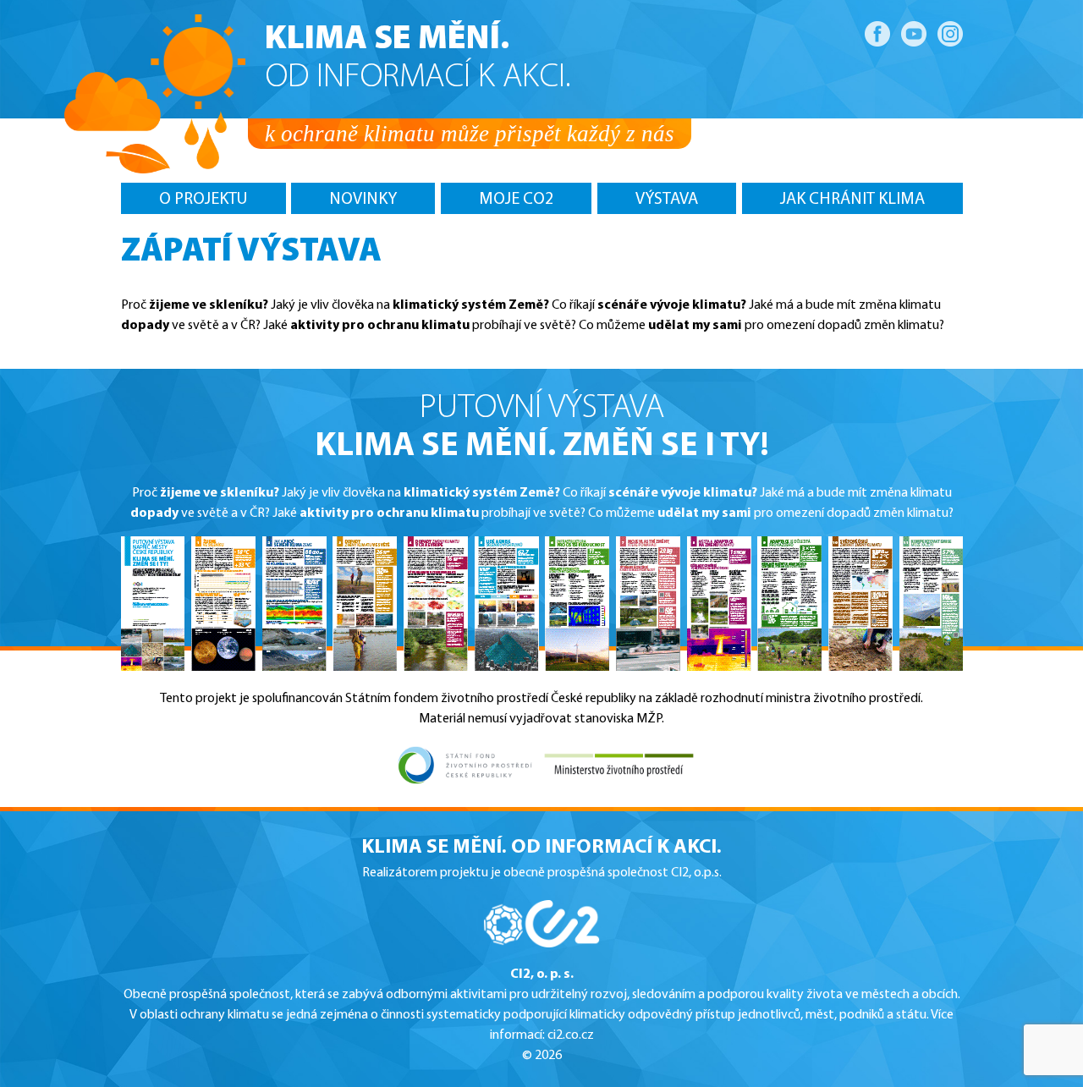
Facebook (877, 34)
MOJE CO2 (516, 199)
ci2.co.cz (570, 1035)
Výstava (666, 199)
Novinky (363, 199)
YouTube (913, 34)
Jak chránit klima (852, 199)
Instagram (950, 34)
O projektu (203, 199)
